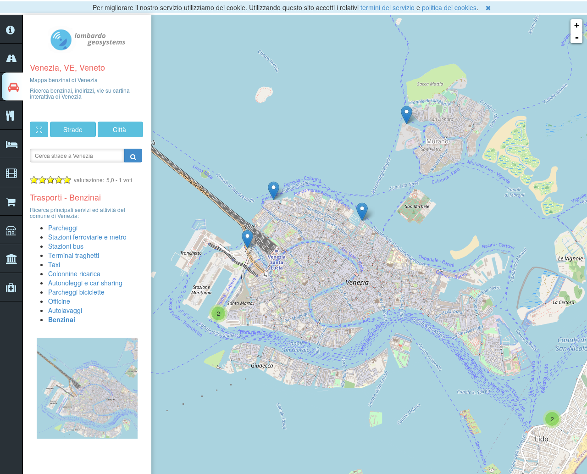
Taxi (54, 264)
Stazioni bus (65, 246)
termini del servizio (387, 7)
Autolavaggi (65, 310)
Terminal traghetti (73, 255)
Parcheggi (63, 227)
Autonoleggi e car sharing (85, 282)
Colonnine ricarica (74, 273)
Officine (59, 301)
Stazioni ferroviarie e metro (87, 236)
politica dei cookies (449, 7)
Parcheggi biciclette (76, 291)
